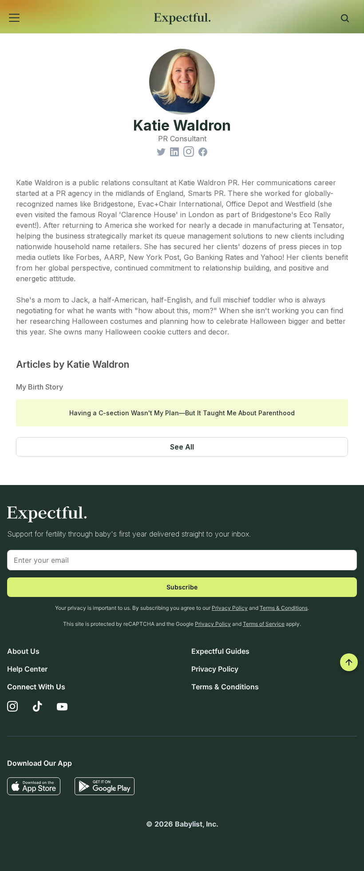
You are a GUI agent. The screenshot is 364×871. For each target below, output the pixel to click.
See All (182, 446)
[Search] (345, 19)
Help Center (27, 668)
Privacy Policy (230, 608)
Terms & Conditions (284, 608)
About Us (23, 651)
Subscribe (182, 587)
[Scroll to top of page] (349, 662)
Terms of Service (264, 623)
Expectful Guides (220, 651)
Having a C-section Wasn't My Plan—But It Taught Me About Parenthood (182, 413)
